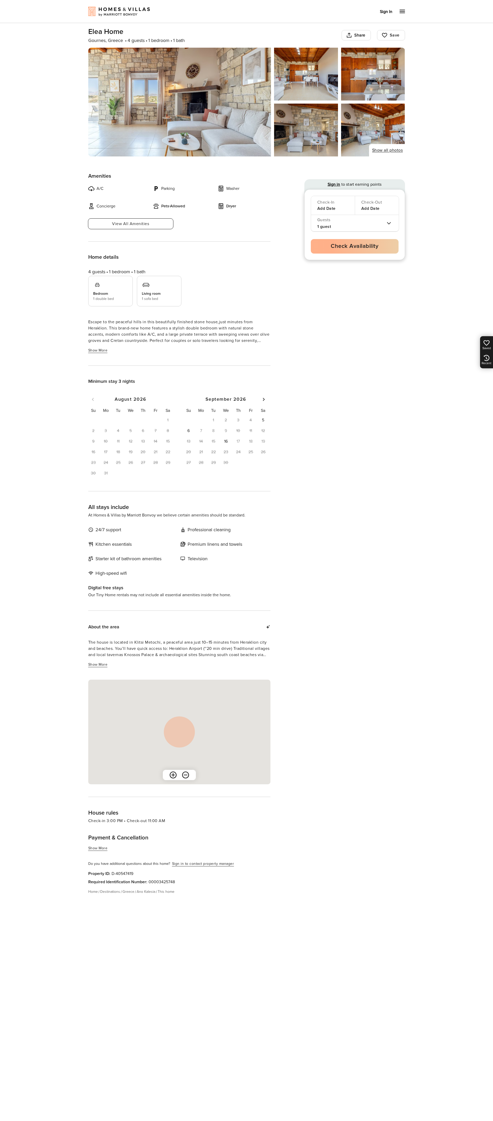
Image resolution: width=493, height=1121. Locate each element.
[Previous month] (93, 399)
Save (395, 35)
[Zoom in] (173, 775)
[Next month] (263, 399)
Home (93, 891)
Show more (98, 350)
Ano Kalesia (146, 891)
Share (359, 35)
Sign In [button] (386, 11)
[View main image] (179, 102)
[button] (263, 420)
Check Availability (354, 246)
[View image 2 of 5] (306, 74)
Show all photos (387, 150)
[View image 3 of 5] (373, 74)
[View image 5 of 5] (373, 130)
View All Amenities (130, 223)
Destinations (110, 891)
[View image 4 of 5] (306, 130)
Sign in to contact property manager (203, 863)
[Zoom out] (185, 775)
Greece (128, 891)
